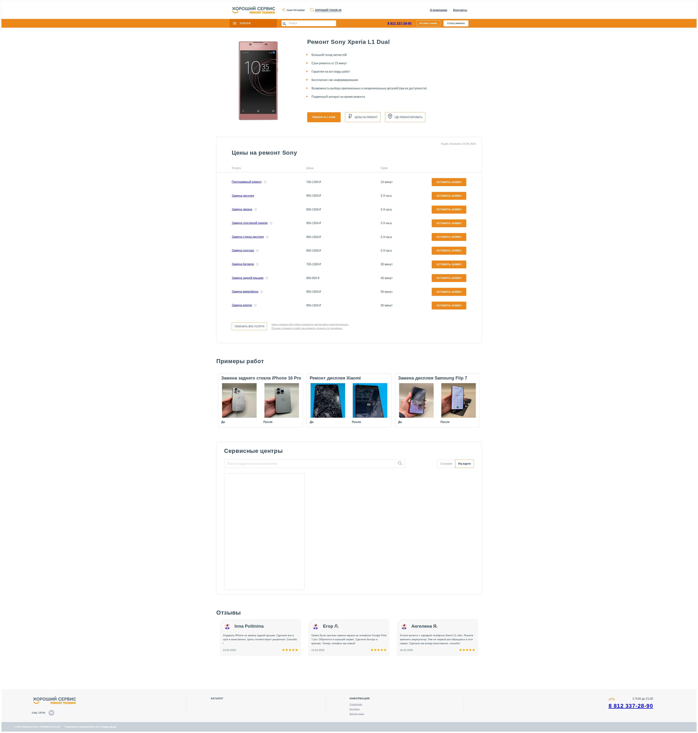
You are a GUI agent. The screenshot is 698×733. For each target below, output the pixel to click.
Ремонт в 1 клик (324, 117)
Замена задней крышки (247, 277)
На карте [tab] (464, 463)
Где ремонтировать (408, 117)
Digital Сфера (109, 727)
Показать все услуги (249, 326)
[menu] (235, 23)
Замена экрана (242, 209)
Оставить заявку (428, 23)
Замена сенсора (243, 250)
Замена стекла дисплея (248, 236)
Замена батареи (243, 264)
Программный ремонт (247, 181)
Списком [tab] (446, 463)
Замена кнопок (242, 305)
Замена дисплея (243, 195)
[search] (400, 463)
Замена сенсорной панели (250, 223)
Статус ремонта (456, 23)
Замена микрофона (245, 291)
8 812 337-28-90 (400, 23)
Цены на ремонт (366, 117)
